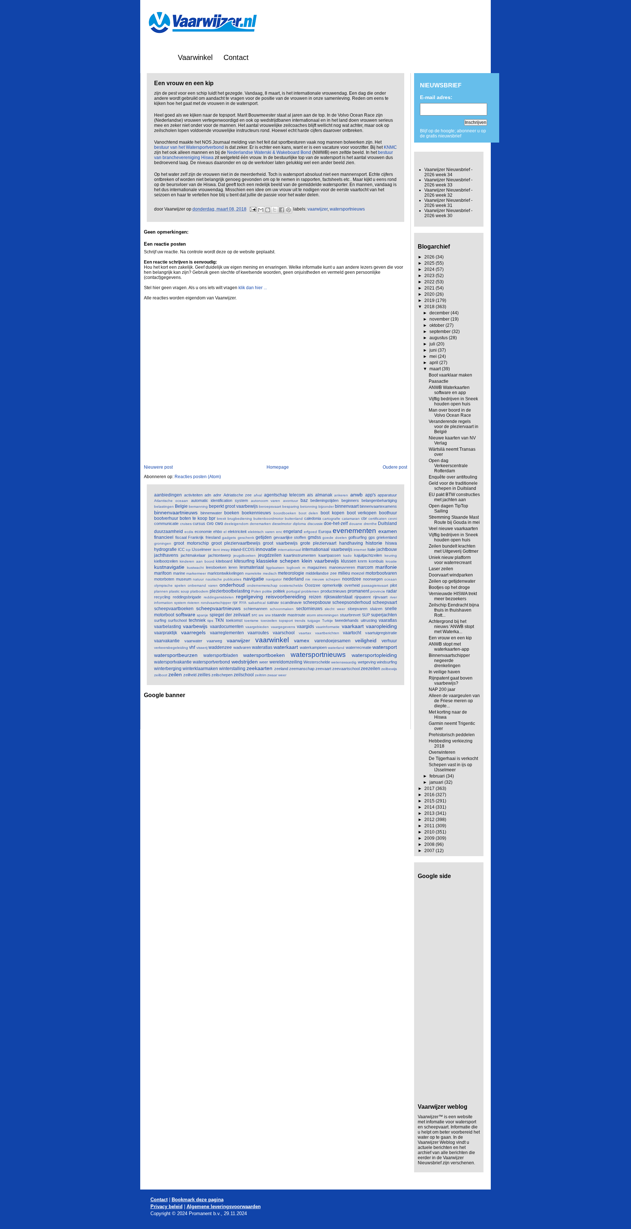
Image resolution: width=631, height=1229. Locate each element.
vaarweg (214, 641)
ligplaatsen (275, 568)
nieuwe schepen (326, 579)
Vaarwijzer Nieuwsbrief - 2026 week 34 (448, 172)
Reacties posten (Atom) (198, 476)
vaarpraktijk (165, 632)
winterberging (167, 668)
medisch (270, 573)
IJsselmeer (201, 549)
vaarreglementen (227, 632)
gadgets (229, 538)
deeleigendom (236, 524)
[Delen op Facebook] (281, 209)
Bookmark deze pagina (197, 1199)
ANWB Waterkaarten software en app (449, 390)
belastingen (164, 506)
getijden (264, 537)
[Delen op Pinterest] (288, 209)
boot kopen (332, 512)
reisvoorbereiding (286, 597)
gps (371, 537)
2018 (430, 306)
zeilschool (244, 674)
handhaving (351, 543)
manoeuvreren (342, 567)
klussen (348, 561)
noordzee (351, 579)
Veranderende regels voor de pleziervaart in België (453, 426)
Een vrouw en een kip (450, 637)
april (434, 362)
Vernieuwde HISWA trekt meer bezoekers (453, 596)
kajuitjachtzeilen (368, 555)
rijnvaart (380, 597)
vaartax (305, 633)
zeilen (175, 674)
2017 (430, 788)
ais (310, 495)
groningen (162, 543)
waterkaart (286, 647)
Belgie (181, 506)
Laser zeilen (441, 568)
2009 (430, 838)
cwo (219, 523)
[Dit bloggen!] (267, 209)
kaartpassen (329, 555)
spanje (202, 615)
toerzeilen (269, 621)
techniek (197, 620)
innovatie (266, 549)
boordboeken (285, 513)
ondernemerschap (262, 585)
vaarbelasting (167, 626)
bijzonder (326, 506)
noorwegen (373, 579)
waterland (336, 648)
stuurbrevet (350, 615)
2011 (430, 825)
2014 (430, 807)
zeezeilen (370, 668)
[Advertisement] (229, 714)
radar (391, 591)
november (440, 319)
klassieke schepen (277, 561)
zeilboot (160, 675)
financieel (163, 537)
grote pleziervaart (318, 543)
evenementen (354, 530)
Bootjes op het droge (449, 587)
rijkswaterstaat (338, 597)
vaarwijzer (317, 209)
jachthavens (166, 555)
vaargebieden (257, 627)
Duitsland (387, 523)
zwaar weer (276, 675)
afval (258, 495)
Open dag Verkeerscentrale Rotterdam (448, 465)
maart (435, 368)
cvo (210, 523)
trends (300, 621)
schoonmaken (282, 609)
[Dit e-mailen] (260, 209)
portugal (293, 591)
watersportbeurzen (176, 655)
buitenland (294, 519)
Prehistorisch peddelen (452, 734)
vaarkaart (353, 626)
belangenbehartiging (379, 500)
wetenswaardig (343, 662)
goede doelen (334, 538)
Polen (256, 591)
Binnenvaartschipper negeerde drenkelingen (449, 660)
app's (370, 495)
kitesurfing (244, 561)
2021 (430, 288)
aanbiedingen (168, 495)
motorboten (164, 579)
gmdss (314, 537)
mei (433, 356)
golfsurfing (357, 537)
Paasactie (438, 381)
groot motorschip (191, 543)
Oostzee (312, 585)
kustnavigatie (169, 567)
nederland (293, 579)
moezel (357, 573)
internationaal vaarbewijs (327, 549)
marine (179, 573)
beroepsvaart (270, 506)
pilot (393, 585)
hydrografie (165, 549)
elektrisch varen (261, 532)
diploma (299, 524)
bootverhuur (166, 518)
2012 (430, 819)
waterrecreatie (358, 647)
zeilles (204, 674)
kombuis (376, 561)
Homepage (278, 467)
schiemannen (255, 608)
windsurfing (387, 662)
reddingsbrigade (187, 597)
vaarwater (193, 641)
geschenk (246, 538)
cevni (392, 519)
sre (261, 615)
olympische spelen (170, 585)
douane (355, 524)
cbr (364, 518)
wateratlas (262, 647)
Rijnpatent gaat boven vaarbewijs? (451, 681)
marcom (365, 567)
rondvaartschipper (216, 603)
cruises (186, 524)
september (440, 331)
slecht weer (335, 609)
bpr (212, 518)
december (440, 312)
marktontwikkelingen (225, 573)
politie (267, 591)
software (185, 614)
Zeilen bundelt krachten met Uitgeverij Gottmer (453, 549)
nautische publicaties (224, 579)
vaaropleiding (381, 626)
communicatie (166, 523)
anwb (356, 495)
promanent (358, 591)
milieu (344, 573)
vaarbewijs (195, 626)
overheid (352, 585)
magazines (317, 567)
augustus (439, 337)
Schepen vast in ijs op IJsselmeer (450, 767)
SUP (366, 615)
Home (157, 57)
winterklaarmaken (200, 668)
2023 (430, 275)
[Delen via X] (274, 209)
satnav (273, 602)
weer (263, 662)
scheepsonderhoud (351, 602)
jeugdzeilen (270, 555)
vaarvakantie (167, 640)
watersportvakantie (173, 662)
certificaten (377, 519)
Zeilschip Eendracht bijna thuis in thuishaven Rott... (454, 610)
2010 (430, 832)
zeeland (281, 668)
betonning (308, 506)
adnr (217, 495)
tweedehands (347, 620)
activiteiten (193, 495)
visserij (201, 648)
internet (359, 550)
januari (436, 782)
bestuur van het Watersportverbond (189, 147)
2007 (430, 850)
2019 (430, 300)
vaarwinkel (272, 640)
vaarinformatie (328, 627)
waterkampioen (313, 647)
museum (183, 579)
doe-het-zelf (336, 523)
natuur (198, 579)
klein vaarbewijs (320, 561)
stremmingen (328, 615)
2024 (430, 269)
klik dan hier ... (252, 287)
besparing (290, 506)
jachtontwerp (219, 555)
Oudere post (395, 467)
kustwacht (195, 568)
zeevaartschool (346, 668)
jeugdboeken (244, 555)
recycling (162, 597)
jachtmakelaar (193, 555)
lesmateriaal (252, 567)
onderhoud (232, 585)
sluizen (376, 608)
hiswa (391, 543)
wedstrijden (245, 662)
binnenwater (211, 513)
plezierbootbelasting (230, 591)
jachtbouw (386, 549)
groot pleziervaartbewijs (235, 543)
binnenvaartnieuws (176, 512)
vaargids (305, 626)
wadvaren (242, 647)
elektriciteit (237, 531)
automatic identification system (219, 500)
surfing (160, 620)
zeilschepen (222, 675)
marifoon (163, 573)
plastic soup (179, 591)
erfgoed (310, 532)
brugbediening (239, 519)
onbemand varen (202, 585)
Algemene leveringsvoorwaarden (224, 1206)
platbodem (199, 591)
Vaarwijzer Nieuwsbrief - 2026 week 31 (448, 203)
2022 (430, 281)
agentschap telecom (284, 495)
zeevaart (323, 668)
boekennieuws (256, 512)
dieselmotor (281, 524)
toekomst (234, 620)
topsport (286, 621)
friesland (213, 537)
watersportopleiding (374, 655)
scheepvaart (384, 602)
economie (203, 531)
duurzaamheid (168, 531)
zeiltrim (260, 675)
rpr (235, 602)
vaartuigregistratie (381, 633)
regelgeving (249, 597)
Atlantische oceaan (171, 501)
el (224, 532)
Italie (371, 549)
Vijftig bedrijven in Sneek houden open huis (453, 401)
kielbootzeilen (166, 561)
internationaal (289, 550)
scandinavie (291, 602)
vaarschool (284, 632)
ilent (216, 550)
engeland (292, 531)
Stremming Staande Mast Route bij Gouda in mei (454, 520)
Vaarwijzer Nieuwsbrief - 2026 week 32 (448, 193)
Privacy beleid (166, 1206)
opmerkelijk (332, 585)
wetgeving (367, 662)
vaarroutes (258, 632)
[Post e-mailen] (252, 209)
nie (307, 579)
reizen (315, 597)
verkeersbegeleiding (171, 648)
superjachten (384, 614)
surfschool (177, 620)
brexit (221, 519)
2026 (430, 257)
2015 (430, 800)
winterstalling (232, 668)
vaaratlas (388, 620)
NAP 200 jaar (442, 689)
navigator (274, 579)
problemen (310, 591)
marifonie (386, 567)
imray (225, 550)
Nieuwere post (158, 467)
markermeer (196, 573)
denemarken (260, 524)
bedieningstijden (324, 500)
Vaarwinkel (195, 57)
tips (210, 621)
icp (188, 550)
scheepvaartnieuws (218, 608)
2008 (430, 844)
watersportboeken (264, 655)
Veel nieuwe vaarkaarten (453, 528)
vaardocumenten (227, 626)
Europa (324, 531)
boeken (231, 512)
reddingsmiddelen (219, 597)
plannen (161, 591)
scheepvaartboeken (174, 608)
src (254, 615)
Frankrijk (196, 537)
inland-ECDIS (243, 549)
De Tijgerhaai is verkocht (453, 758)
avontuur (290, 501)
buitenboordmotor (268, 519)
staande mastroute (288, 615)
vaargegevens (283, 627)
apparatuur (387, 495)
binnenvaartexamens (378, 506)
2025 (430, 263)
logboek (293, 568)
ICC (181, 549)
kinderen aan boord (197, 561)
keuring (391, 555)
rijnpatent (363, 597)
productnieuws (334, 591)
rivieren (193, 603)
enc (279, 532)
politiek (279, 591)
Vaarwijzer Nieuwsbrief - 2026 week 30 (448, 213)
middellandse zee (321, 573)
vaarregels (193, 632)
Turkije (327, 621)
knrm (362, 561)
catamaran (351, 519)
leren (233, 567)
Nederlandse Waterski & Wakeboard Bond (269, 152)
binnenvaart (347, 506)
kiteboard (224, 561)
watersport (384, 647)
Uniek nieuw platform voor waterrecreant (450, 560)
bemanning (198, 506)
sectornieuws (309, 608)
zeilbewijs (389, 669)
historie (374, 543)
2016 (430, 794)
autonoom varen (265, 501)
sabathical (256, 603)
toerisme (251, 621)
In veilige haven (444, 671)
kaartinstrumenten (300, 555)
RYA (242, 603)
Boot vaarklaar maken (450, 375)
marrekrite (253, 573)
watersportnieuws (347, 209)
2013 (430, 813)
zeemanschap (301, 668)
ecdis (188, 532)
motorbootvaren (381, 573)
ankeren (341, 495)
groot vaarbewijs (280, 543)
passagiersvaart (375, 585)
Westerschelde (316, 662)
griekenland (386, 537)
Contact (236, 57)
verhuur (389, 640)
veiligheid (365, 640)
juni (433, 350)
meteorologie (291, 573)
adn (207, 495)
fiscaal (181, 537)
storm (311, 615)
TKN (219, 620)
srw (268, 615)
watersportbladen (220, 655)
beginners (350, 500)
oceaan (390, 579)
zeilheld (189, 675)
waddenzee (220, 647)
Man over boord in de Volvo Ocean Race (450, 413)
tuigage (313, 621)
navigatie (253, 579)
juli (432, 344)
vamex (301, 640)
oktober (437, 325)
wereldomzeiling (285, 662)
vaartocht (352, 632)
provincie (377, 591)
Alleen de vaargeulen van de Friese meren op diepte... (454, 700)
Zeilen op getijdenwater (452, 581)
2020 (430, 294)
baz (304, 500)
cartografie (331, 519)
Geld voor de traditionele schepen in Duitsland (453, 486)
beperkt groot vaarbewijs (233, 506)
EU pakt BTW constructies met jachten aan (454, 497)
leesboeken (216, 567)
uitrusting (369, 620)
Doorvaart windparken (451, 575)
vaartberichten (327, 633)
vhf (192, 647)
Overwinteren (442, 752)
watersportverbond (211, 662)
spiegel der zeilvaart (230, 614)
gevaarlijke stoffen (290, 537)
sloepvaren (357, 608)
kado (347, 555)
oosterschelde (291, 585)
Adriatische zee (237, 495)
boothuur (388, 512)
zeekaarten (259, 668)
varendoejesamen (332, 640)
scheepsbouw (317, 602)
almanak (323, 495)
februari (437, 776)
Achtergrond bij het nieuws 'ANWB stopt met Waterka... (451, 626)
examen (387, 531)
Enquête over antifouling (453, 477)
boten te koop (193, 518)
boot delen (308, 513)
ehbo (217, 531)
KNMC (390, 147)
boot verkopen (362, 512)
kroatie (391, 561)
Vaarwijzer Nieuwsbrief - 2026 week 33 (448, 182)
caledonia (312, 518)
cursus (199, 523)
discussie (315, 524)
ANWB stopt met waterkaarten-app (449, 647)
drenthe (370, 524)
